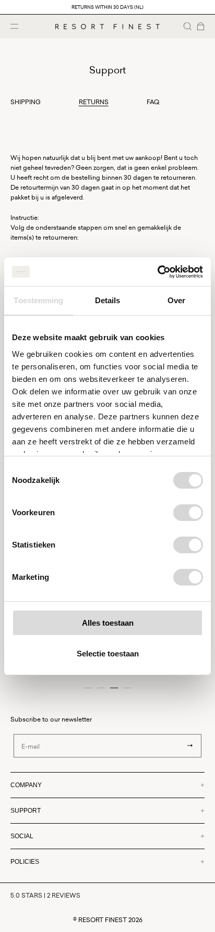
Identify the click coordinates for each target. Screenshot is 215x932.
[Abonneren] (189, 745)
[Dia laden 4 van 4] (127, 688)
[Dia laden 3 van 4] (114, 688)
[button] (188, 26)
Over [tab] (176, 300)
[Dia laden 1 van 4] (87, 688)
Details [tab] (108, 300)
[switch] (188, 512)
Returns (94, 101)
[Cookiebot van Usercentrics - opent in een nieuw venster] (157, 272)
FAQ (153, 101)
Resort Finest (102, 919)
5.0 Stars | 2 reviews (45, 895)
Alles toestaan (108, 622)
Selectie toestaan (108, 653)
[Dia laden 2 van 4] (101, 688)
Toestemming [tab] (38, 300)
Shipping (25, 101)
